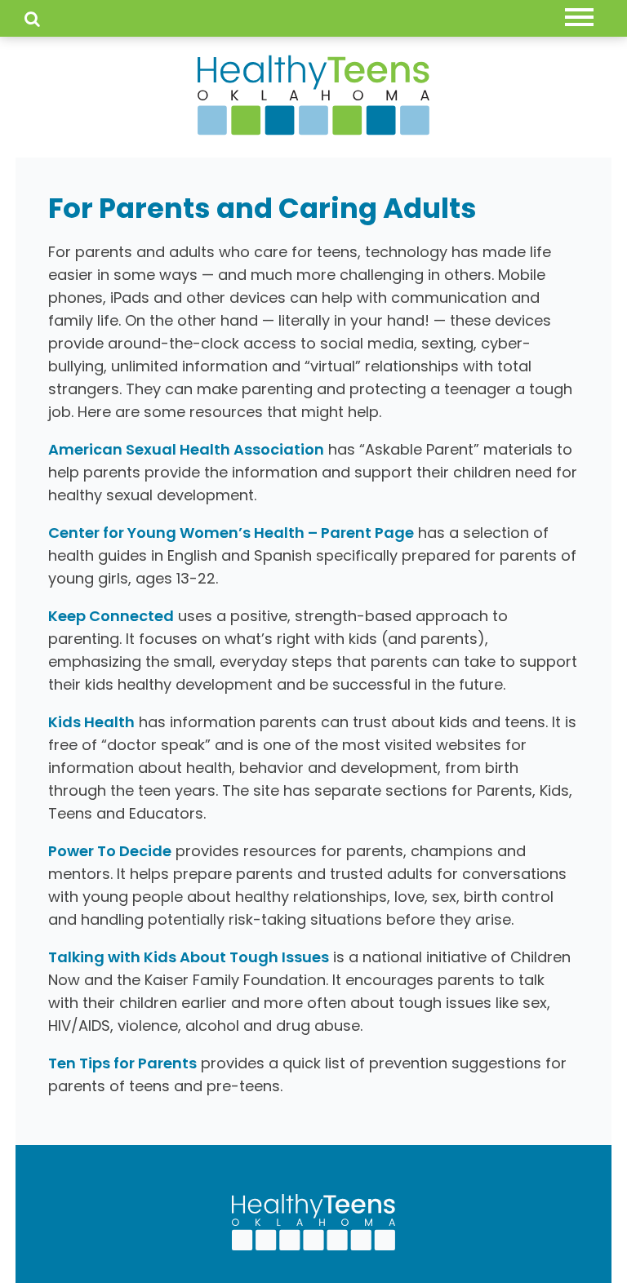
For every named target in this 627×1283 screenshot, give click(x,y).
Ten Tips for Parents (122, 1063)
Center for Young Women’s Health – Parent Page (231, 532)
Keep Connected (111, 616)
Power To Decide (109, 851)
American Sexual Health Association (186, 449)
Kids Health (91, 722)
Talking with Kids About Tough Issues (188, 957)
